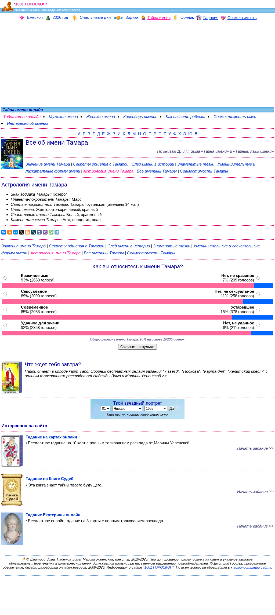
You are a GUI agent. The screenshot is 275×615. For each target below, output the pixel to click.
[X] (21, 232)
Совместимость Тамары (204, 171)
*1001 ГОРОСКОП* (158, 567)
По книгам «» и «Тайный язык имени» (215, 151)
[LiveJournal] (33, 232)
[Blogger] (27, 232)
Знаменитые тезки (195, 164)
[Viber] (45, 232)
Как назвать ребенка (188, 116)
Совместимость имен (237, 116)
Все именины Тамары (157, 171)
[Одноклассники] (9, 232)
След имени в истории (153, 164)
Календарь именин (143, 116)
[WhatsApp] (51, 232)
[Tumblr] (39, 232)
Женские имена (103, 116)
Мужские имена (66, 116)
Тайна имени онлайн (24, 116)
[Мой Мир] (15, 232)
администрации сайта (252, 567)
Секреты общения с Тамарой (101, 164)
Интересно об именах (27, 123)
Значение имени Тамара (48, 164)
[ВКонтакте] (3, 232)
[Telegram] (57, 232)
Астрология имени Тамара (108, 171)
